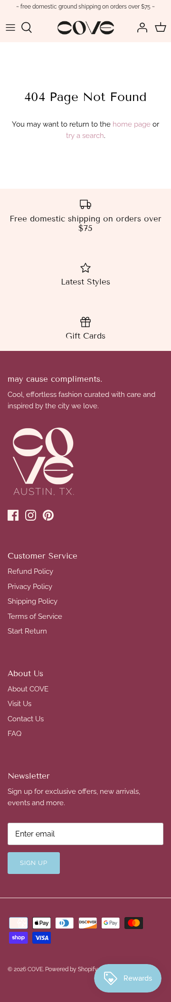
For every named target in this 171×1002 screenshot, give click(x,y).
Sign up (34, 862)
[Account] (139, 27)
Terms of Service (35, 616)
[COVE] (85, 27)
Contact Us (26, 719)
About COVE (28, 689)
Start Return (27, 631)
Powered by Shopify (71, 969)
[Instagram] (30, 515)
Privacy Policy (30, 586)
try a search (85, 135)
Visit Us (19, 703)
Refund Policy (30, 571)
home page (132, 124)
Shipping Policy (32, 601)
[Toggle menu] (10, 27)
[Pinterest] (48, 515)
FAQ (14, 733)
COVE (35, 969)
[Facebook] (13, 515)
